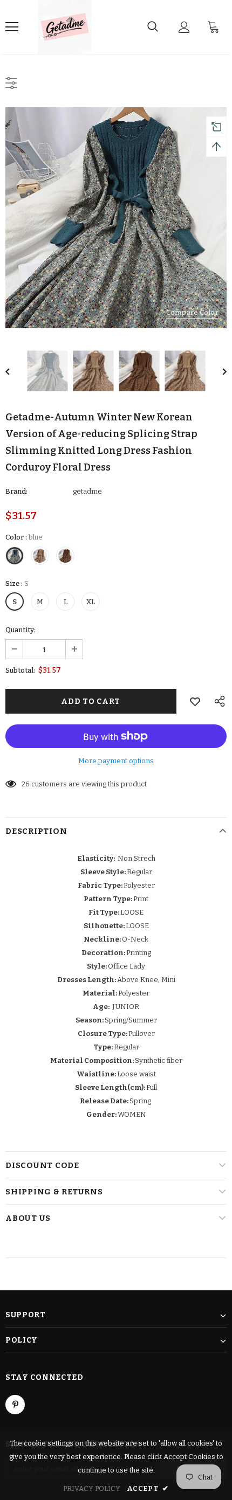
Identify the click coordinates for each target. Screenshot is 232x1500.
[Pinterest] (15, 1404)
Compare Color (192, 312)
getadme (87, 491)
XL (90, 602)
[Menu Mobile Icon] (11, 26)
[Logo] (65, 27)
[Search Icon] (152, 27)
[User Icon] (184, 27)
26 (26, 784)
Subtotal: (20, 670)
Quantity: (20, 630)
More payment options (116, 761)
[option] (116, 217)
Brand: (16, 491)
